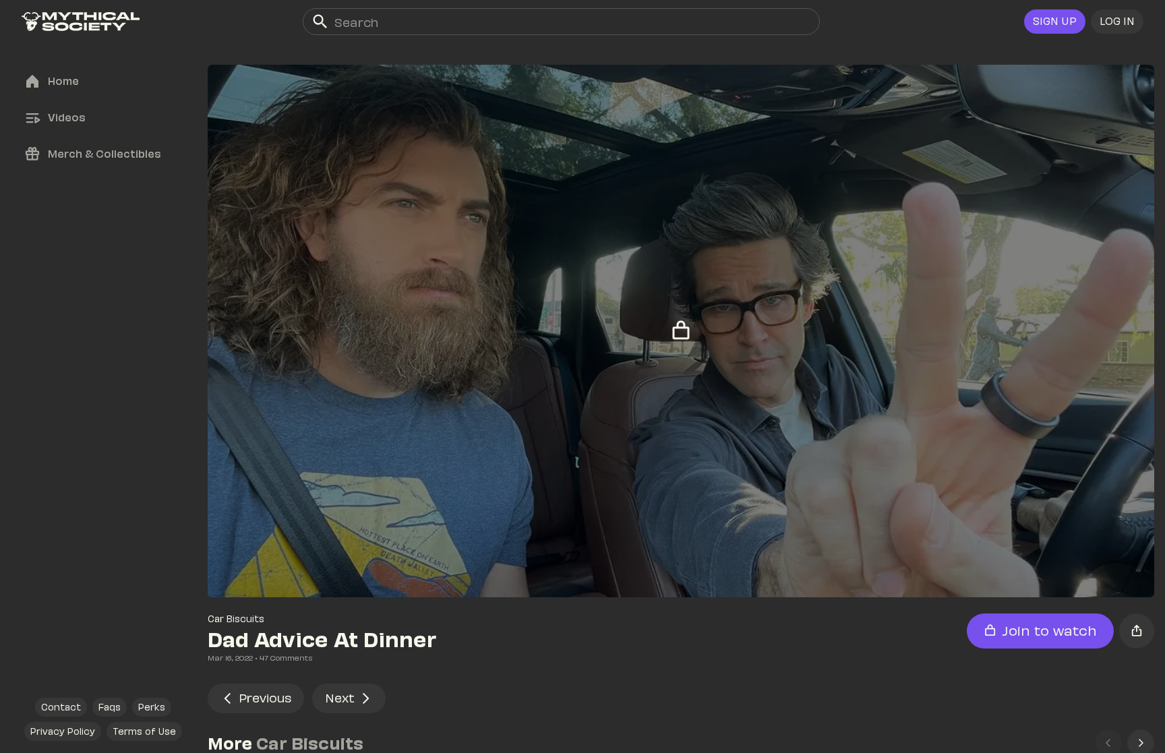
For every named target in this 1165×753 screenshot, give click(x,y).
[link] (81, 21)
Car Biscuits (236, 618)
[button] (1117, 21)
